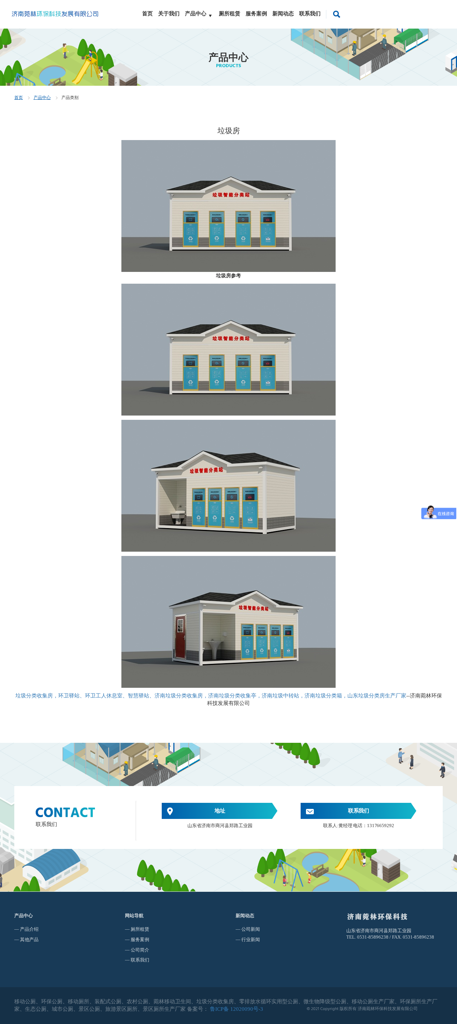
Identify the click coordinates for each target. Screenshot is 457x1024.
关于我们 (169, 13)
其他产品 (29, 939)
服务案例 (256, 13)
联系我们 (310, 13)
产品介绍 (29, 929)
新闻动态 (283, 13)
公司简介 (140, 950)
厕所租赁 (229, 13)
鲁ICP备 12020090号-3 (236, 1009)
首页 (147, 13)
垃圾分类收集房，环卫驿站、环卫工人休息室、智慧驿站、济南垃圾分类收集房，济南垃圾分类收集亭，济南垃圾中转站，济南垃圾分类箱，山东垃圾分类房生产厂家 (210, 696)
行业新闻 (250, 939)
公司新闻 (250, 929)
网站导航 (134, 915)
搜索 (336, 13)
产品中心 (195, 13)
